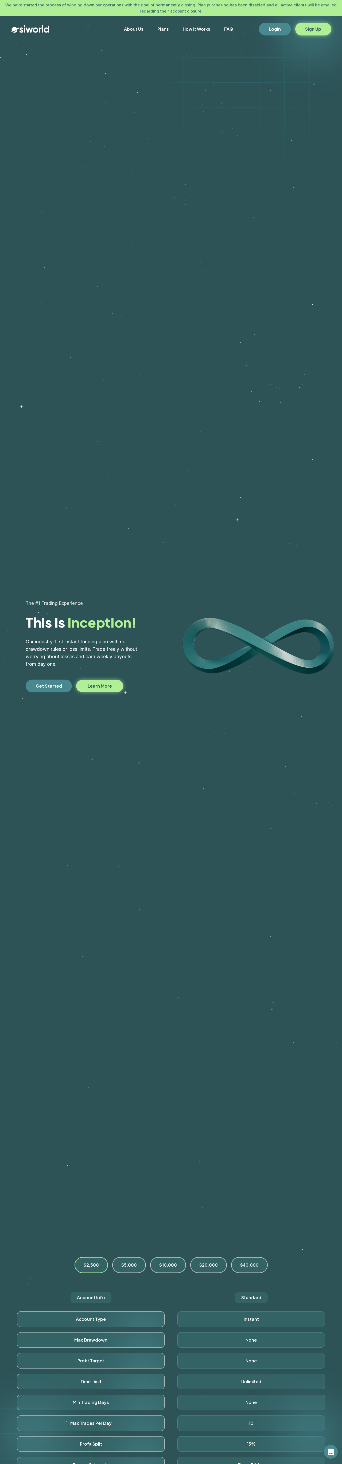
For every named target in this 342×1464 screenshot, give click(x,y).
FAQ (228, 29)
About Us (133, 29)
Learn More (100, 686)
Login (275, 29)
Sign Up (313, 29)
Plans (163, 29)
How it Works (196, 29)
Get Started (49, 686)
